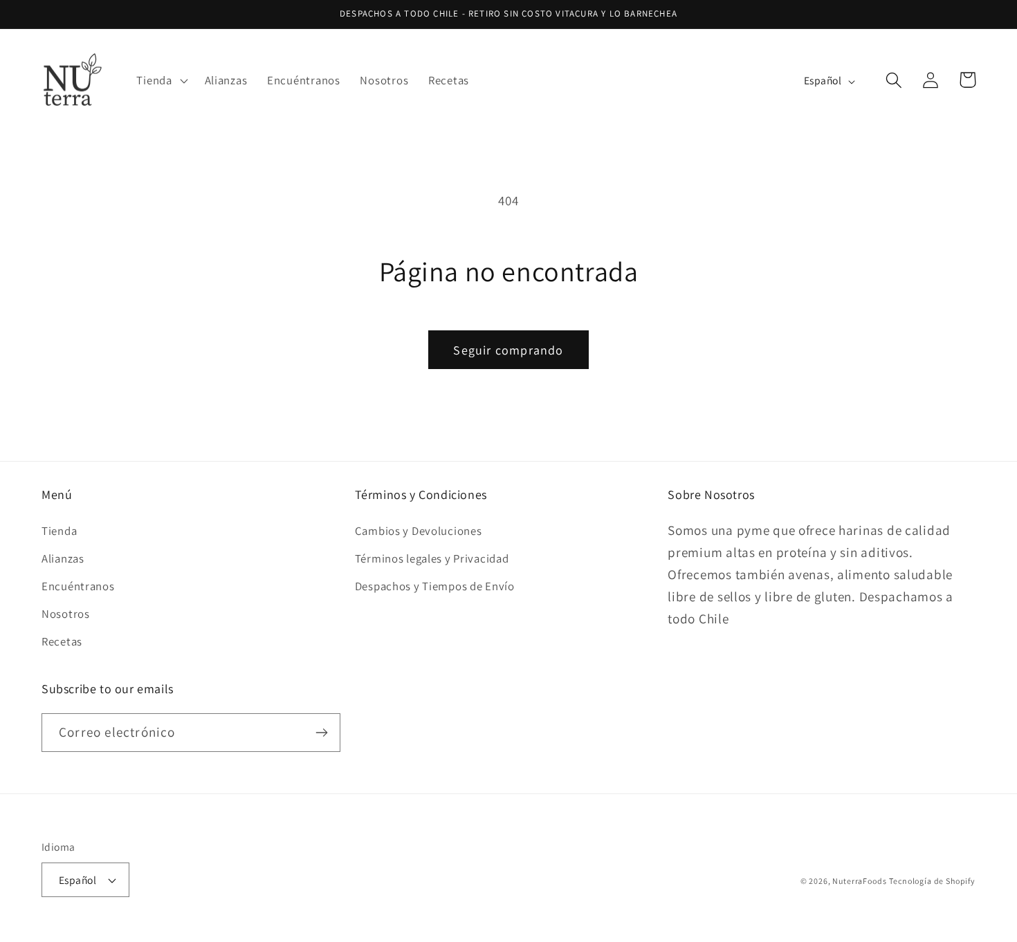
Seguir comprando (508, 350)
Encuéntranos (78, 586)
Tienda (59, 530)
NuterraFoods (859, 881)
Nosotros (66, 613)
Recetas (62, 641)
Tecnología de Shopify (932, 881)
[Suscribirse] (321, 732)
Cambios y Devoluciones (418, 530)
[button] (160, 80)
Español (77, 880)
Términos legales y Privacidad (432, 558)
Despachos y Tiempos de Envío (435, 586)
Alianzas (63, 558)
